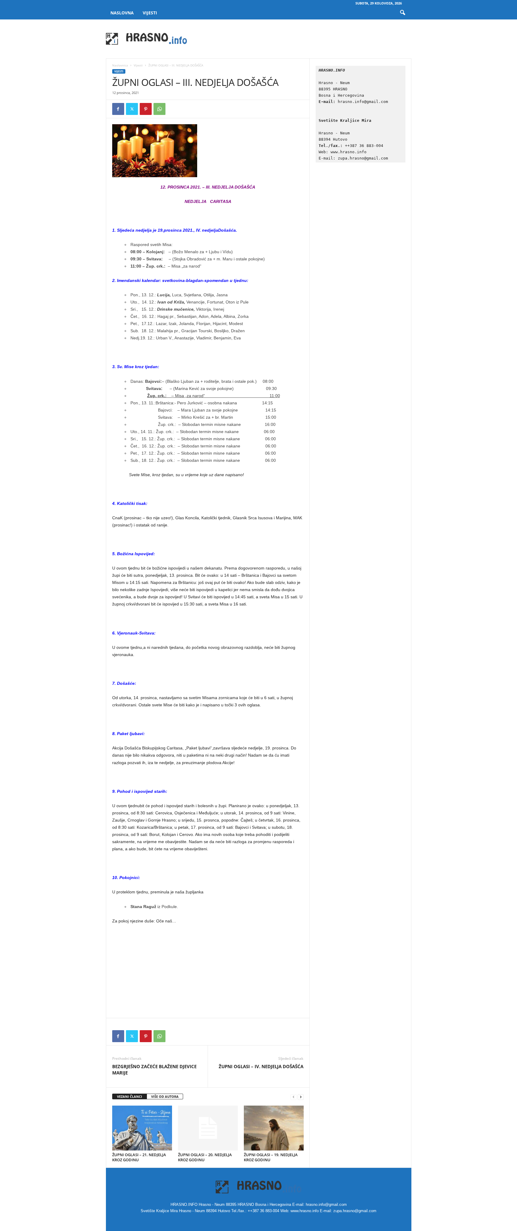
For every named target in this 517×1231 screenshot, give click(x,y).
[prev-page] (293, 1097)
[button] (402, 12)
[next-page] (301, 1097)
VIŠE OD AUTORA (165, 1096)
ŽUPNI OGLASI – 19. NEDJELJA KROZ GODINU (271, 1157)
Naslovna (122, 13)
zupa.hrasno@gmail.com (363, 158)
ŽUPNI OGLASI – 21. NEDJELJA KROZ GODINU (139, 1157)
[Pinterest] (146, 109)
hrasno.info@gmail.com (363, 101)
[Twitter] (132, 109)
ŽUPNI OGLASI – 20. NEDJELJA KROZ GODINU (205, 1157)
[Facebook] (118, 109)
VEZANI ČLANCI (129, 1096)
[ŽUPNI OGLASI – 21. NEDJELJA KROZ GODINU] (142, 1128)
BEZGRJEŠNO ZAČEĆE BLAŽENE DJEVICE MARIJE (154, 1069)
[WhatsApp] (159, 109)
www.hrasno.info (350, 152)
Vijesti (150, 13)
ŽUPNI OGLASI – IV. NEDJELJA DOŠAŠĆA (261, 1066)
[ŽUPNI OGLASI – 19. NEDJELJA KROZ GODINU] (274, 1128)
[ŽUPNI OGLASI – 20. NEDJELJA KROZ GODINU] (208, 1128)
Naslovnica (120, 65)
